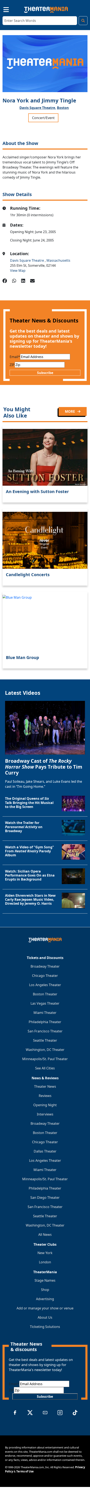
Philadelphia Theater (45, 1022)
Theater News (45, 1086)
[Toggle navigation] (2, 9)
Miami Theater (45, 1012)
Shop (45, 1289)
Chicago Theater (45, 975)
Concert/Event (43, 117)
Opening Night (45, 1105)
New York (45, 1253)
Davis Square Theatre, (37, 107)
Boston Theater (45, 994)
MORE (70, 411)
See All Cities (45, 1068)
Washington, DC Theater (45, 1049)
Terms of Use (25, 1471)
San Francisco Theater (45, 1031)
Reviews (45, 1095)
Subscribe (45, 372)
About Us (45, 1317)
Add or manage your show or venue (45, 1308)
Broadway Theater (45, 966)
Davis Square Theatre (27, 260)
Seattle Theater (45, 1040)
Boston (63, 107)
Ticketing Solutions (45, 1326)
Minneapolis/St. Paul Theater (45, 1059)
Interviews (45, 1114)
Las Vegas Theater (45, 1003)
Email (15, 356)
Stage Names (45, 1280)
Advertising (45, 1299)
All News (45, 1234)
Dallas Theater (45, 1151)
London (45, 1262)
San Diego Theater (45, 1197)
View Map (18, 270)
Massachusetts (58, 260)
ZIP (12, 364)
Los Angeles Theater (45, 985)
